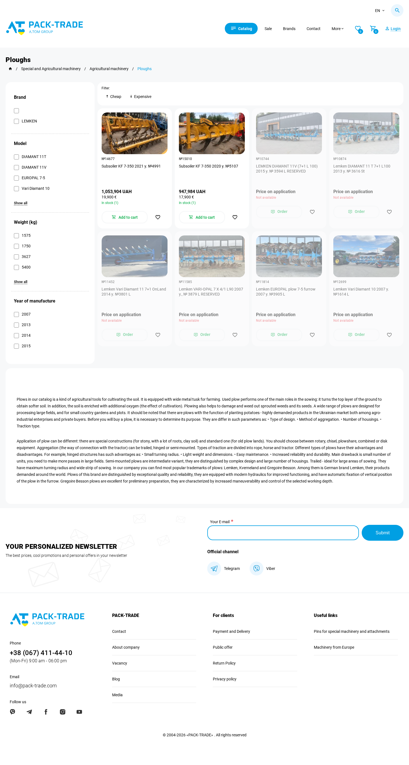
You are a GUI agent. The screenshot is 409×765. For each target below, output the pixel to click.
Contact (314, 28)
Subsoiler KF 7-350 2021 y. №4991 (131, 166)
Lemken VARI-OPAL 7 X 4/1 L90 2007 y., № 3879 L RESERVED (211, 291)
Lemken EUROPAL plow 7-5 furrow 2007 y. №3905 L (286, 291)
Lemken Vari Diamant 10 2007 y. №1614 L (361, 291)
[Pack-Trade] (10, 68)
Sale (268, 28)
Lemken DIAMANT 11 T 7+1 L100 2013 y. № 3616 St (361, 168)
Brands (289, 28)
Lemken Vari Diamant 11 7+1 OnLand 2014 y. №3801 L (134, 291)
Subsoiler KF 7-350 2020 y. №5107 (208, 166)
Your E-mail (220, 522)
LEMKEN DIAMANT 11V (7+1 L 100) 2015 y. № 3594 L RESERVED (287, 168)
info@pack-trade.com (33, 685)
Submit (383, 532)
